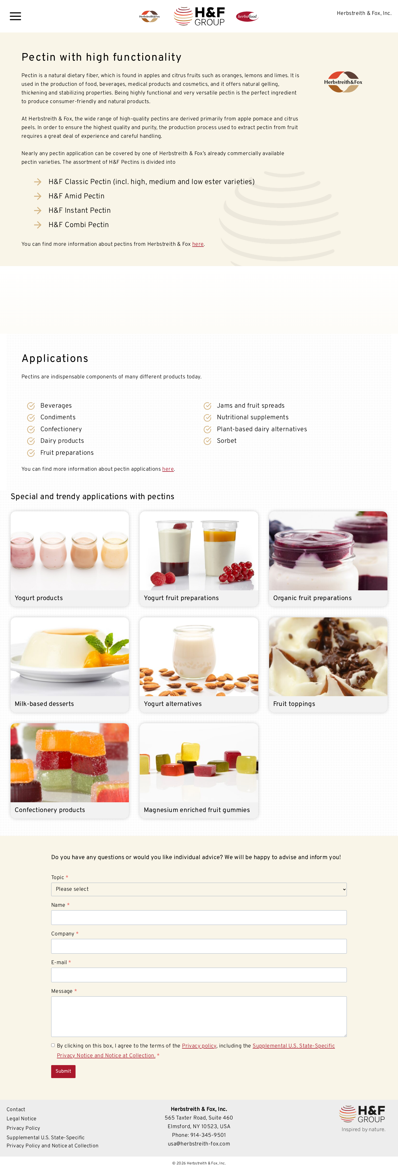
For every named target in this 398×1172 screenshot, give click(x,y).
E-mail (61, 962)
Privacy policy (199, 1046)
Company (65, 934)
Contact (15, 1109)
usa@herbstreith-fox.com (199, 1144)
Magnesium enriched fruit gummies (197, 810)
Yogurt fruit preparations (181, 598)
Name (60, 905)
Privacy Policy (23, 1128)
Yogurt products (39, 598)
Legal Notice (21, 1119)
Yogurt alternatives (173, 704)
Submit (63, 1071)
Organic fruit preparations (312, 598)
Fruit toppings (294, 704)
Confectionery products (50, 810)
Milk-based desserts (44, 704)
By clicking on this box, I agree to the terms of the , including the (196, 1051)
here (198, 244)
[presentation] (70, 550)
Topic (59, 877)
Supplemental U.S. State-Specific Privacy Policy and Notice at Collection (52, 1142)
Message (64, 991)
